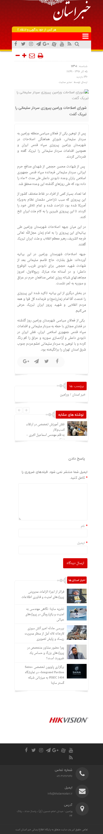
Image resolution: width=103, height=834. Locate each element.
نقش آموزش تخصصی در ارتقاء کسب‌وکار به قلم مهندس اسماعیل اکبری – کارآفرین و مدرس (45, 432)
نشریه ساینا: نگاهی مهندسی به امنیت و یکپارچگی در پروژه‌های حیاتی (44, 614)
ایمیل (81, 543)
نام (83, 526)
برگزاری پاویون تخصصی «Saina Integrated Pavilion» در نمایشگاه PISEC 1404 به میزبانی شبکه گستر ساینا (44, 675)
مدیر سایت (65, 82)
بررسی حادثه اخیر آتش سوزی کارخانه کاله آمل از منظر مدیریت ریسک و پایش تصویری (44, 634)
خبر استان (79, 395)
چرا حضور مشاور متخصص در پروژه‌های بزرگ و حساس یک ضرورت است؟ (45, 653)
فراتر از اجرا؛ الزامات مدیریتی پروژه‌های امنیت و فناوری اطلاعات (42, 594)
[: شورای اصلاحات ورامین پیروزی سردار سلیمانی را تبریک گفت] (32, 55)
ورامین (64, 395)
